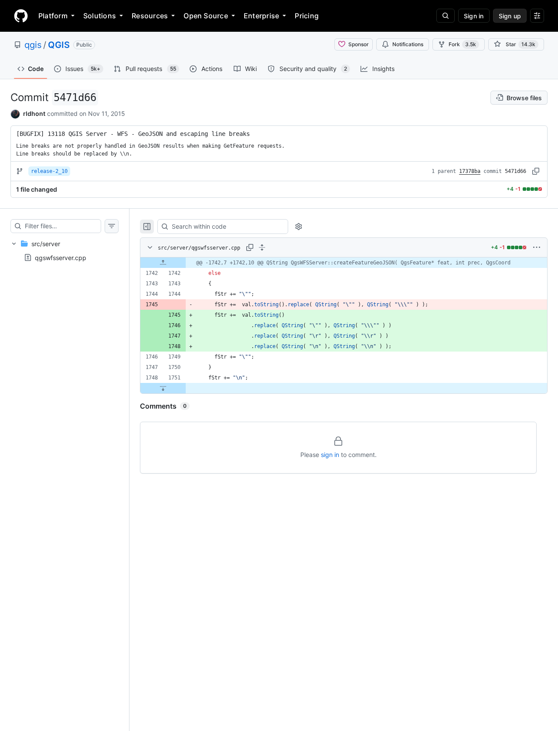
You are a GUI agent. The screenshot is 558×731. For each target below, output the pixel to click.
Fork (462, 44)
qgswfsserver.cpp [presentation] (60, 257)
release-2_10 (49, 171)
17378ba (469, 171)
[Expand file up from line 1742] (163, 262)
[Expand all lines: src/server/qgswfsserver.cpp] (262, 247)
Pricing (307, 15)
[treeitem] (64, 250)
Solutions (99, 15)
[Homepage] (21, 16)
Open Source (206, 15)
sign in (330, 454)
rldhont (34, 113)
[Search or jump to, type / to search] (445, 16)
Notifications (407, 44)
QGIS (59, 45)
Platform (53, 15)
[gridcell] (343, 262)
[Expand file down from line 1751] (163, 388)
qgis (32, 45)
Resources (150, 15)
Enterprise (261, 15)
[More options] (537, 247)
